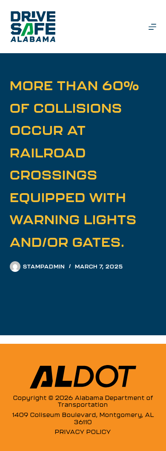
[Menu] (152, 27)
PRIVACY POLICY (83, 432)
